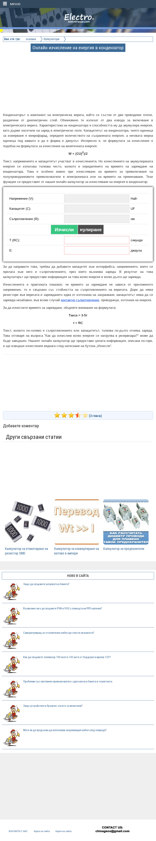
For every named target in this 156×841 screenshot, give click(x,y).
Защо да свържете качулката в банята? (46, 584)
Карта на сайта (42, 831)
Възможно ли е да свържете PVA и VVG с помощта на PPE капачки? (62, 608)
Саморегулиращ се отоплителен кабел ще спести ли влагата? (58, 633)
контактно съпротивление (80, 300)
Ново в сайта (78, 576)
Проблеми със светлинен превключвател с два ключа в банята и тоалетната (67, 681)
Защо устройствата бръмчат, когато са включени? (53, 706)
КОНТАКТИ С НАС (18, 831)
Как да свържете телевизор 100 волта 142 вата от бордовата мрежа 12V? (67, 657)
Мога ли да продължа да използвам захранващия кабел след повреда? (65, 730)
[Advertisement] (78, 78)
